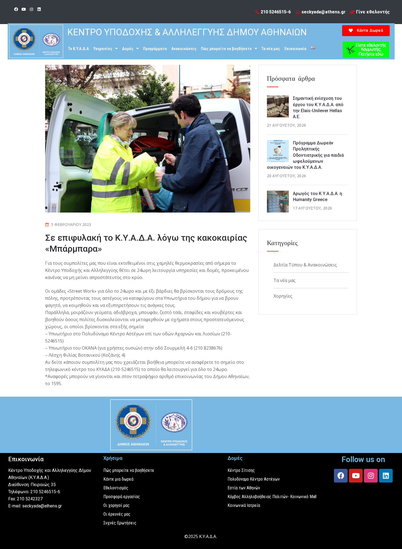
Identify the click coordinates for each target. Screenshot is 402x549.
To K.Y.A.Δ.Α (78, 48)
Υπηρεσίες (102, 48)
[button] (366, 30)
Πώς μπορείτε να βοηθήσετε (226, 48)
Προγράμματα (155, 48)
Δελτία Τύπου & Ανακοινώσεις (305, 265)
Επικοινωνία (295, 48)
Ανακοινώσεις (184, 48)
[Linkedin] (39, 9)
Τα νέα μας (270, 48)
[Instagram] (31, 9)
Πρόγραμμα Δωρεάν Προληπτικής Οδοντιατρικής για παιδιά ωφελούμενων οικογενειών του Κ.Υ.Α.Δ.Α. (305, 155)
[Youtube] (24, 9)
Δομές (127, 48)
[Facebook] (16, 9)
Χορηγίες (282, 296)
